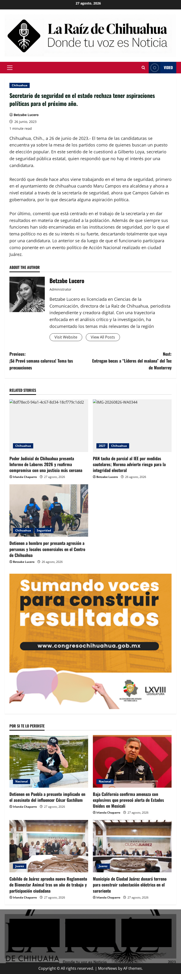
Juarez (19, 866)
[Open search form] (143, 67)
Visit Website (65, 337)
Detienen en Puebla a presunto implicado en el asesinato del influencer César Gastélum (47, 797)
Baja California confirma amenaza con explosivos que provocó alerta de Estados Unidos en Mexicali (128, 800)
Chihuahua (19, 85)
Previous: (41, 361)
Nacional (21, 781)
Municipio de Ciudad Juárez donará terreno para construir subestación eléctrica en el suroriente (130, 885)
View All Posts (103, 337)
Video (168, 67)
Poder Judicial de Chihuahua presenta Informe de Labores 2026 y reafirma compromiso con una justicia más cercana (45, 464)
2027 (102, 446)
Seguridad (44, 530)
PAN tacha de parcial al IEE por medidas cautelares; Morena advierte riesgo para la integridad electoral (129, 464)
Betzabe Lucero (26, 115)
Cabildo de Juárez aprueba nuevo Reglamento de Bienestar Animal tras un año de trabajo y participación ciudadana (48, 885)
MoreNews (107, 968)
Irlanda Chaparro (25, 477)
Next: (132, 361)
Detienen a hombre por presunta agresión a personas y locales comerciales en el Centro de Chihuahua (47, 549)
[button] (10, 68)
